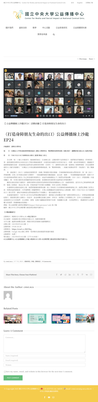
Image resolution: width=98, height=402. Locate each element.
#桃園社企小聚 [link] (35, 239)
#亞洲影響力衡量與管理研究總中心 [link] (54, 239)
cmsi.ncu (9, 261)
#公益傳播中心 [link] (9, 239)
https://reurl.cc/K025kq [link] (21, 229)
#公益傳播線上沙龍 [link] (22, 239)
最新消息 (27, 261)
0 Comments (46, 261)
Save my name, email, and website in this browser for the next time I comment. (39, 371)
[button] (54, 34)
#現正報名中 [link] (31, 216)
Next (91, 59)
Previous (83, 59)
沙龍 (32, 261)
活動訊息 (38, 261)
